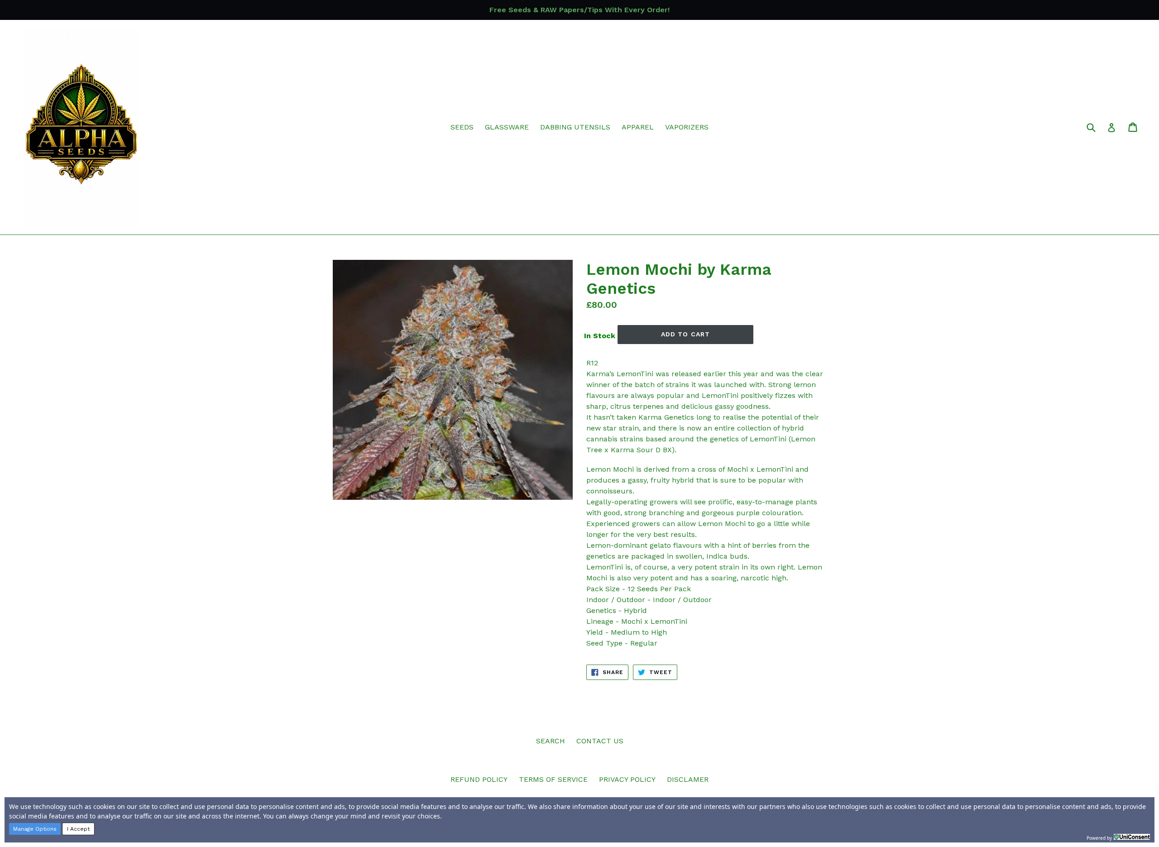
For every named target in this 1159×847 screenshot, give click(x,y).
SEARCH (550, 741)
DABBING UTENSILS (575, 127)
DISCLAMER (688, 779)
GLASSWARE (507, 127)
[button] (35, 829)
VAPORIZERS (687, 127)
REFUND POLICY (479, 779)
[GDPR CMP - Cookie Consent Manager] (1132, 837)
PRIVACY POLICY (627, 779)
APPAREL (638, 127)
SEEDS (462, 127)
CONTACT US (599, 741)
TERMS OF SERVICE (553, 779)
